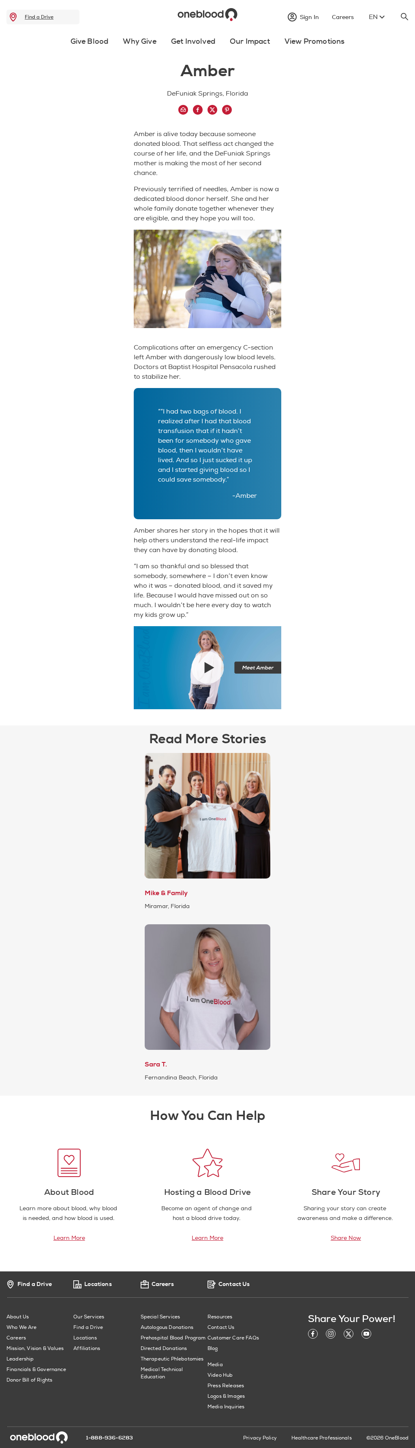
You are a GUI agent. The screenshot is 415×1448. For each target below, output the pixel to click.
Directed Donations (164, 1349)
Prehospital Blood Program (173, 1338)
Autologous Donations (167, 1327)
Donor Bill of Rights (29, 1380)
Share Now (346, 1238)
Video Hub (220, 1375)
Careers (16, 1338)
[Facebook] (313, 1335)
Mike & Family (166, 893)
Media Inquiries (226, 1407)
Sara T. (156, 1064)
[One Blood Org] (38, 1437)
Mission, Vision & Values (35, 1349)
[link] (13, 17)
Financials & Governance (36, 1370)
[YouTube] (366, 1335)
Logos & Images (226, 1396)
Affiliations (86, 1349)
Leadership (20, 1359)
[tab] (90, 46)
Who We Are (21, 1327)
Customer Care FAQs (233, 1338)
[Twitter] (348, 1335)
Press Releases (226, 1386)
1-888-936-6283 (109, 1438)
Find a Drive (39, 17)
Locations (84, 1338)
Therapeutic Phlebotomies (172, 1359)
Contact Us (221, 1327)
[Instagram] (331, 1335)
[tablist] (207, 43)
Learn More (69, 1238)
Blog (213, 1349)
